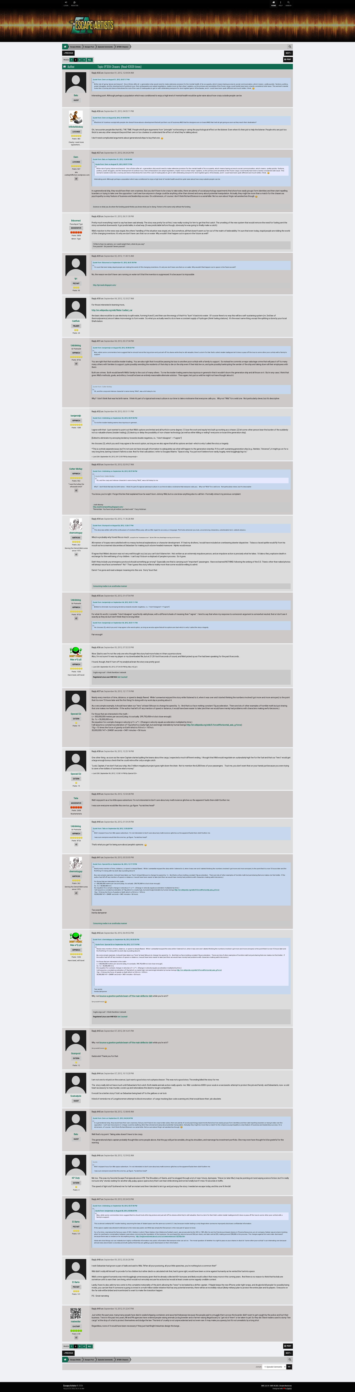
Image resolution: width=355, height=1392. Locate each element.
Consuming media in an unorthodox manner (110, 586)
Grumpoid (75, 1053)
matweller (76, 1321)
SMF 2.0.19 (265, 1386)
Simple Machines (285, 1386)
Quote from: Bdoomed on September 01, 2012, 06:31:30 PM (114, 263)
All (89, 60)
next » (288, 53)
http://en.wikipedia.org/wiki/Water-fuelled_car (112, 310)
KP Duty (76, 1178)
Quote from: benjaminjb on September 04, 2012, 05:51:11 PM (115, 602)
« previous (68, 53)
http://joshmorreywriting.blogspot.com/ (108, 507)
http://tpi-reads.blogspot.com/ (104, 285)
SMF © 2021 (274, 1386)
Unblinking (76, 345)
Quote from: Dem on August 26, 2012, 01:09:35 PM (111, 118)
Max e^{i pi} (75, 659)
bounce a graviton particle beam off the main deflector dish (126, 996)
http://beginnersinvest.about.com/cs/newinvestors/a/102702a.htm (160, 1236)
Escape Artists (69, 1386)
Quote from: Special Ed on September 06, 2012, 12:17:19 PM (115, 864)
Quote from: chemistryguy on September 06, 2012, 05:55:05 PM (116, 939)
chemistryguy (75, 532)
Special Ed (76, 714)
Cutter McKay (75, 469)
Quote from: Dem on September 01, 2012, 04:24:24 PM (113, 1118)
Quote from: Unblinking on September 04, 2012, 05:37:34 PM (115, 418)
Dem (75, 157)
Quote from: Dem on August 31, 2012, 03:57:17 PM (111, 79)
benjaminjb (76, 415)
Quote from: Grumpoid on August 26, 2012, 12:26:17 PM (113, 525)
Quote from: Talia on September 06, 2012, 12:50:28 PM (112, 828)
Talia (76, 798)
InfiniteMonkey (76, 127)
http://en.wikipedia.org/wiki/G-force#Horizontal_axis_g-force (214, 725)
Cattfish (76, 321)
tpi (76, 278)
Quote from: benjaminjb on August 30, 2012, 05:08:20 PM (113, 348)
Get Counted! (122, 677)
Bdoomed (76, 220)
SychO (289, 1389)
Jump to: (259, 1367)
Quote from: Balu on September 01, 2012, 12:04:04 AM (112, 159)
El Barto (76, 1221)
